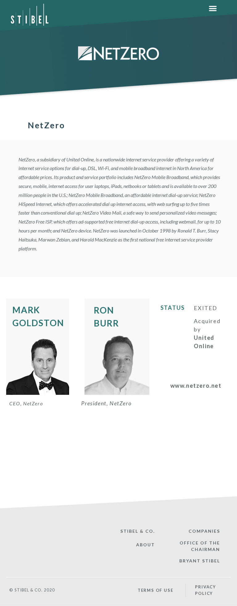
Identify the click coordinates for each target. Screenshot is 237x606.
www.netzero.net (196, 385)
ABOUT (145, 544)
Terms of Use (155, 590)
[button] (212, 8)
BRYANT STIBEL (199, 560)
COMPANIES (204, 531)
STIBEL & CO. (137, 531)
